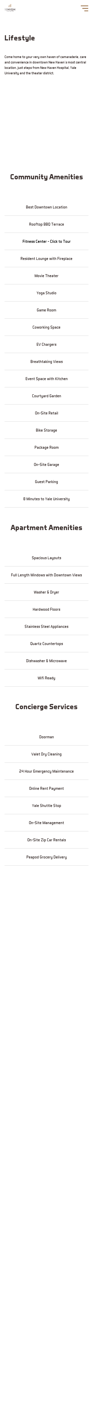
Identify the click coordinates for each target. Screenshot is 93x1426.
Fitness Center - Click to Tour (47, 241)
